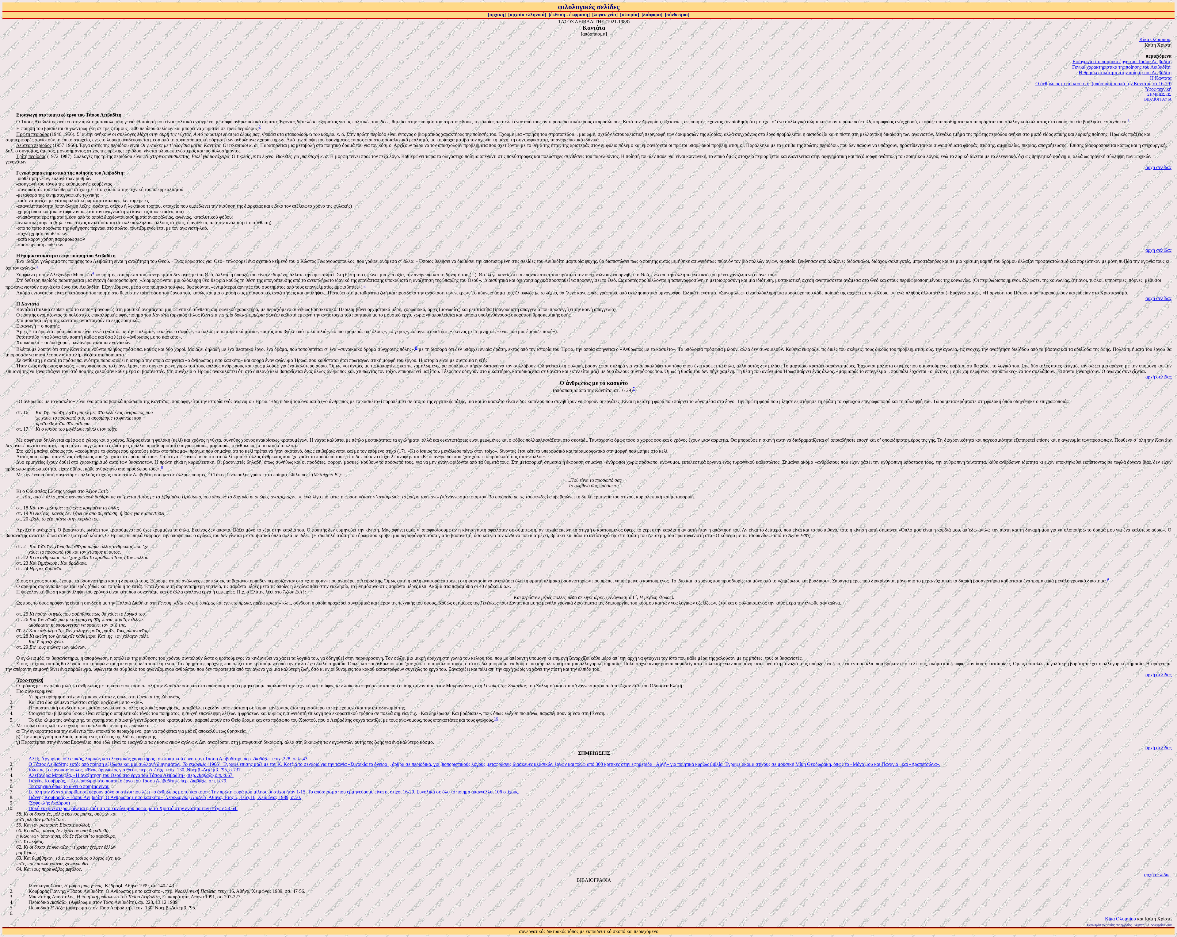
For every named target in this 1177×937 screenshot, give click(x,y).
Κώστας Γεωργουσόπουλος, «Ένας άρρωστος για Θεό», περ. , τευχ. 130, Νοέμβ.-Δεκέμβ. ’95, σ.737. (135, 769)
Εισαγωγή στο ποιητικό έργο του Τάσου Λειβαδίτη (1121, 61)
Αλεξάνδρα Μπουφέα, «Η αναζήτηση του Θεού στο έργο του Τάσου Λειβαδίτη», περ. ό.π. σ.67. (131, 775)
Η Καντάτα (1160, 78)
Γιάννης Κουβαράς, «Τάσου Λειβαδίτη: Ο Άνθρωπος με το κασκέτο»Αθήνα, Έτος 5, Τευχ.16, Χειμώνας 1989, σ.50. (165, 797)
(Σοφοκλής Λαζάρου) (49, 802)
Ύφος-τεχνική (1158, 89)
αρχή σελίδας (1158, 167)
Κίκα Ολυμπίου (1154, 39)
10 (496, 718)
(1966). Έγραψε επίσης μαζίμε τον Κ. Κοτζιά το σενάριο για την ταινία (265, 764)
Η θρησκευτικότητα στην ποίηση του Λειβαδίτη (1125, 72)
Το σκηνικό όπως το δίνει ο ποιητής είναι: (69, 786)
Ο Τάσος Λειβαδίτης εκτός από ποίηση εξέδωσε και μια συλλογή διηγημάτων (104, 764)
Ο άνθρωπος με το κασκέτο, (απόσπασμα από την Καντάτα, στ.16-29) (1103, 83)
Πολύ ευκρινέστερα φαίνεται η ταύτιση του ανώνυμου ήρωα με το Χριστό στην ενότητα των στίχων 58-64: (133, 808)
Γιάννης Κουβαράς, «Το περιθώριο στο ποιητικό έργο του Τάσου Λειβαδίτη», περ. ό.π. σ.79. (128, 780)
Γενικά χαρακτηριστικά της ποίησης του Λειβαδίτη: (1121, 67)
